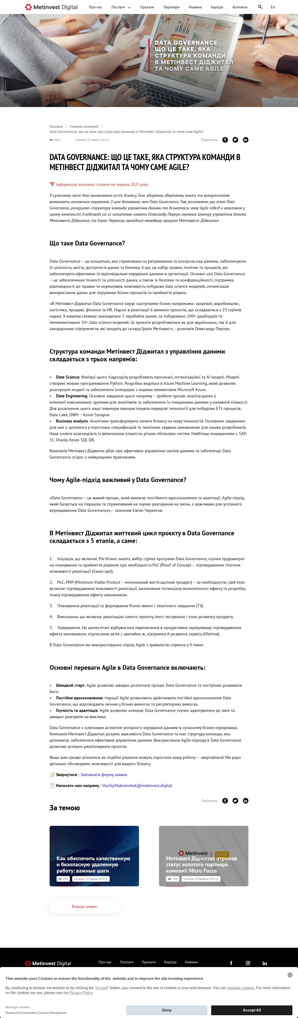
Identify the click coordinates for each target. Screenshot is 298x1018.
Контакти (240, 7)
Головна (56, 126)
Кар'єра (217, 7)
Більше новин (84, 906)
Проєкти (147, 7)
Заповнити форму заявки (104, 774)
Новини (195, 7)
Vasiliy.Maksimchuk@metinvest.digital (137, 785)
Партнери (171, 7)
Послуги (119, 7)
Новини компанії (84, 126)
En (273, 7)
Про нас (95, 7)
